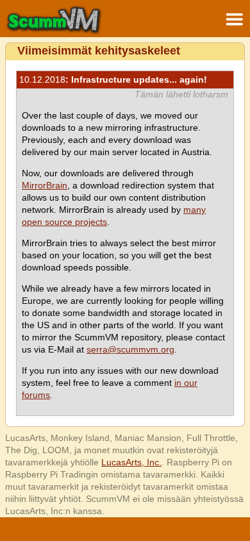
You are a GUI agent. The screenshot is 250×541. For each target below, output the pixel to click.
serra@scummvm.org (130, 349)
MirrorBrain (44, 185)
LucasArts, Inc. (131, 462)
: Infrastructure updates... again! (113, 79)
